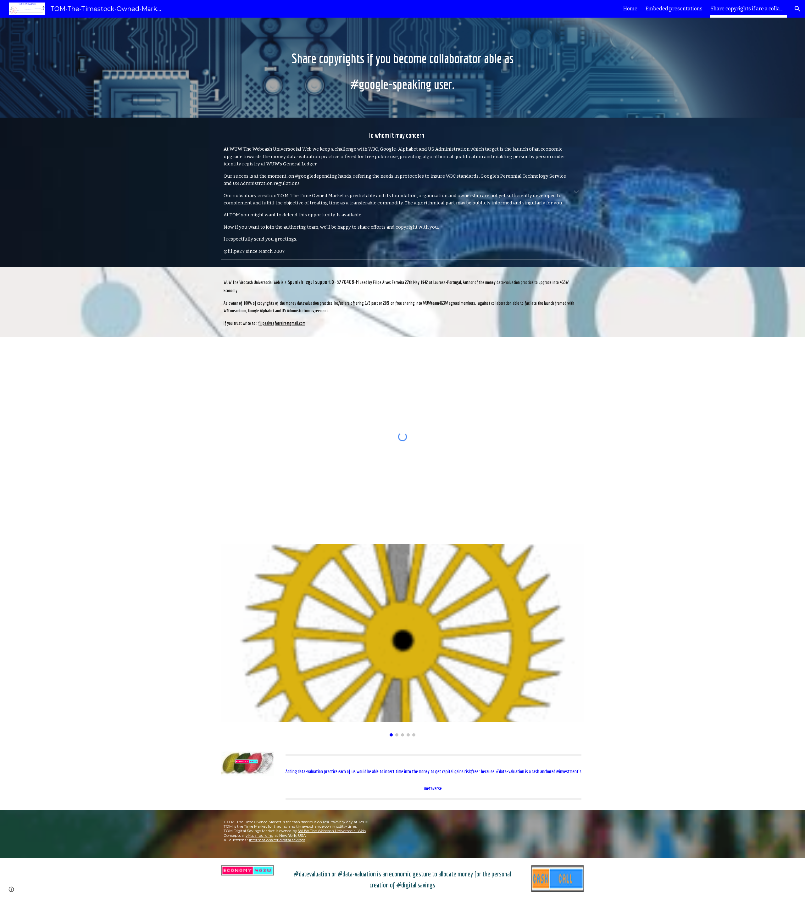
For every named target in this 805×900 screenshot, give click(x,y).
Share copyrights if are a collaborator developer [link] (748, 9)
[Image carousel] (402, 640)
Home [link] (630, 9)
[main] (402, 67)
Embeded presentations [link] (674, 9)
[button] (797, 8)
